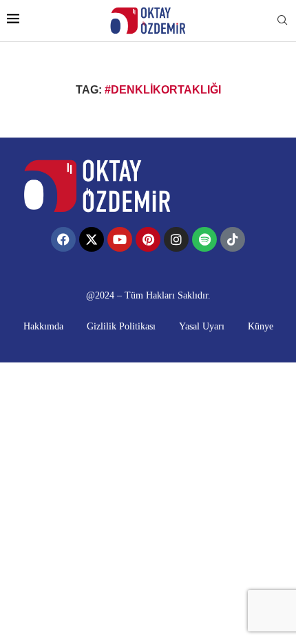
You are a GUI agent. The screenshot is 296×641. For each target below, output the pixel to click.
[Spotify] (204, 239)
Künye (260, 326)
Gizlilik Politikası (121, 326)
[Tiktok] (232, 239)
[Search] (282, 20)
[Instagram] (176, 239)
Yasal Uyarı (201, 326)
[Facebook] (63, 239)
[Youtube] (119, 239)
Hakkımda (43, 326)
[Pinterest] (148, 239)
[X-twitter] (91, 239)
